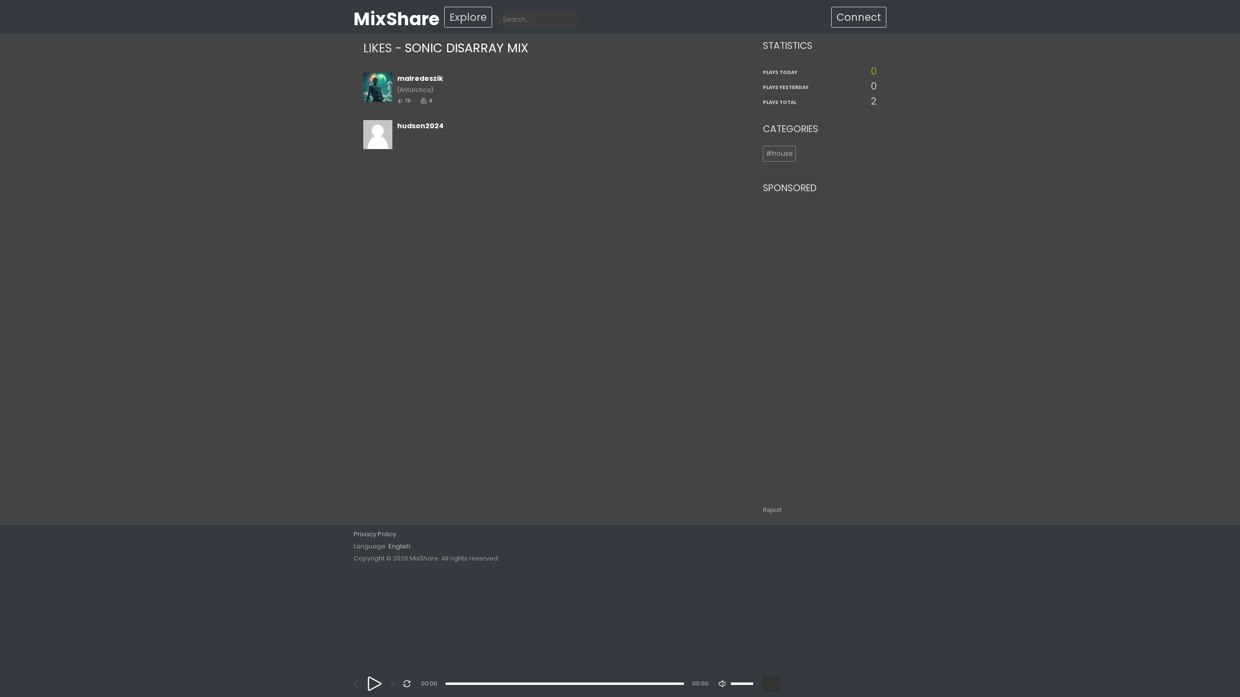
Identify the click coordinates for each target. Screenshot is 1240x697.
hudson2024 (420, 126)
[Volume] (742, 683)
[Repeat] (407, 683)
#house (779, 153)
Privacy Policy (375, 534)
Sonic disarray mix (466, 48)
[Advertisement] (819, 345)
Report (772, 510)
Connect (859, 17)
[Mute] (722, 683)
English (399, 546)
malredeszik (420, 78)
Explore (468, 17)
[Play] (374, 683)
